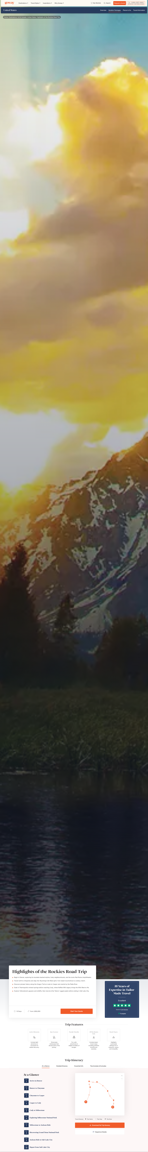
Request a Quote (119, 3)
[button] (113, 1107)
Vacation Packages (114, 10)
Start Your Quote (76, 1011)
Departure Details (101, 1132)
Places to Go (127, 10)
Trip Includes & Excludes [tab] (98, 1066)
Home (6, 17)
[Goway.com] (9, 3)
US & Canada (22, 17)
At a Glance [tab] (45, 1066)
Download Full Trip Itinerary (101, 1125)
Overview (103, 10)
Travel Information (139, 10)
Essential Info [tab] (78, 1066)
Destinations (13, 17)
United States (31, 17)
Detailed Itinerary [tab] (61, 1066)
